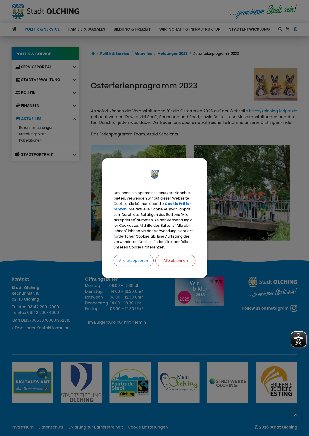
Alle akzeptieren (133, 260)
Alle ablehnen (175, 260)
